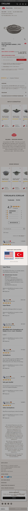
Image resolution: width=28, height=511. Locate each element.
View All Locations (14, 261)
